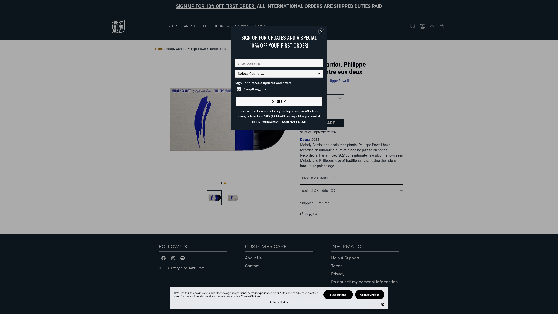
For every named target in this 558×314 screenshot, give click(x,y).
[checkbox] (279, 89)
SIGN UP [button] (279, 101)
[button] (321, 31)
